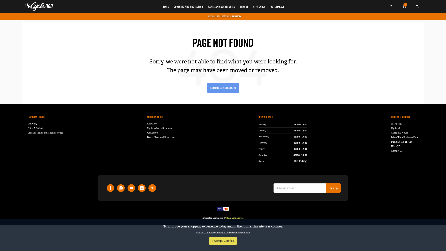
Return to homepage (223, 88)
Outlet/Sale (277, 6)
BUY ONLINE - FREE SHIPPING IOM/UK (224, 16)
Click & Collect (35, 128)
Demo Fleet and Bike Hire (161, 137)
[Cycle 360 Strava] (152, 188)
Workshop (152, 132)
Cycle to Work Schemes (159, 128)
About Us (152, 123)
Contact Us (396, 150)
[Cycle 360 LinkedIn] (142, 188)
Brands (244, 6)
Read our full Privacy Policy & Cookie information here (223, 233)
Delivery (32, 123)
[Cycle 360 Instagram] (121, 188)
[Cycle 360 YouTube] (131, 188)
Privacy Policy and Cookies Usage (45, 132)
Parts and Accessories (221, 6)
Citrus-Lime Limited (234, 218)
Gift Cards (259, 6)
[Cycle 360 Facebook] (110, 188)
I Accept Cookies (223, 241)
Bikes (166, 6)
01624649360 (397, 124)
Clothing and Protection (188, 6)
